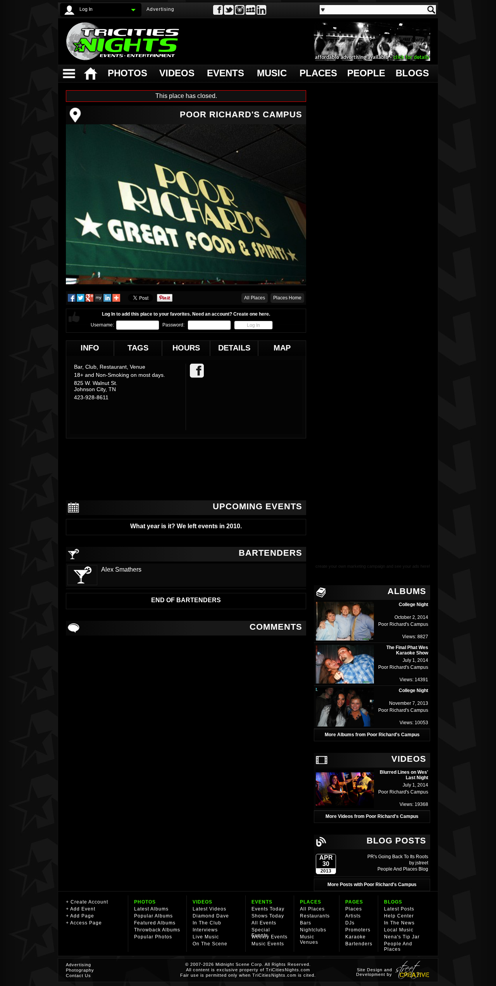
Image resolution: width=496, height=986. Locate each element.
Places (317, 73)
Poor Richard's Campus (403, 624)
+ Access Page (84, 923)
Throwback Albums (157, 930)
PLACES (310, 902)
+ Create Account (87, 902)
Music (272, 73)
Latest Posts (399, 909)
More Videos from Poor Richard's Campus (372, 816)
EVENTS (261, 902)
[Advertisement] (186, 469)
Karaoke (355, 937)
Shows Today (267, 916)
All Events (263, 923)
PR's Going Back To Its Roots (397, 856)
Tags (137, 348)
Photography (80, 970)
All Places (254, 298)
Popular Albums (153, 916)
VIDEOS (202, 902)
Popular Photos (153, 937)
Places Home (287, 298)
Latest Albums (151, 909)
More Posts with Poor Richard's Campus (372, 884)
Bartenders (358, 943)
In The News (399, 923)
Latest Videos (209, 909)
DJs (350, 923)
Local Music (398, 930)
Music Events (267, 943)
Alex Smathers (121, 569)
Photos (127, 73)
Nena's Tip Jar (402, 937)
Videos (177, 73)
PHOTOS (145, 902)
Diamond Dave (211, 916)
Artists (353, 916)
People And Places (397, 869)
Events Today (267, 909)
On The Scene (210, 943)
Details (234, 348)
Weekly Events (269, 937)
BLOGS (393, 902)
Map (282, 348)
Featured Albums (155, 923)
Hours (186, 348)
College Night (413, 604)
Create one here (251, 314)
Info (90, 348)
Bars (305, 923)
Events (225, 73)
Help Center (399, 916)
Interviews (205, 930)
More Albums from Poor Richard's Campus (372, 734)
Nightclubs (313, 930)
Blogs (412, 73)
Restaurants (315, 916)
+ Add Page (80, 916)
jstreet (421, 863)
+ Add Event (80, 909)
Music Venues (309, 939)
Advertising (160, 9)
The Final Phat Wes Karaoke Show (407, 650)
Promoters (357, 930)
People (365, 73)
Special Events (260, 932)
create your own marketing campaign (350, 566)
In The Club (207, 923)
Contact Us (78, 975)
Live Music (206, 937)
